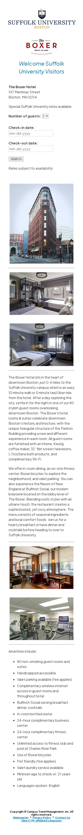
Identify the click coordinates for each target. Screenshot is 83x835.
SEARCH (16, 159)
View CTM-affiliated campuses (41, 820)
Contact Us (62, 817)
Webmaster (21, 817)
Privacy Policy (42, 817)
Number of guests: (25, 116)
